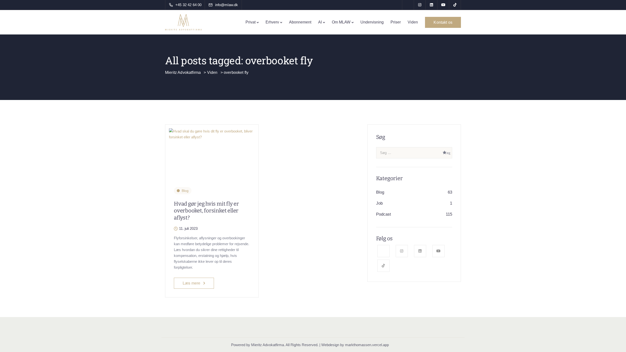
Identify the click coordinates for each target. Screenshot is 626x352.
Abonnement (300, 22)
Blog (185, 191)
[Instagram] (420, 5)
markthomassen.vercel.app (367, 345)
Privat (251, 22)
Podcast (383, 214)
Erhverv (272, 22)
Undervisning (372, 22)
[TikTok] (455, 5)
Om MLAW (341, 22)
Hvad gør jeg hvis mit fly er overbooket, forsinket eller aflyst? (206, 210)
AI (320, 22)
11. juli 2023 (188, 229)
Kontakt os (443, 22)
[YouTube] (443, 5)
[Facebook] (408, 5)
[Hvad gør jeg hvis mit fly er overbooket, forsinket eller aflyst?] (211, 132)
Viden (413, 22)
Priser (396, 22)
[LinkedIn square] (431, 5)
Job (379, 203)
